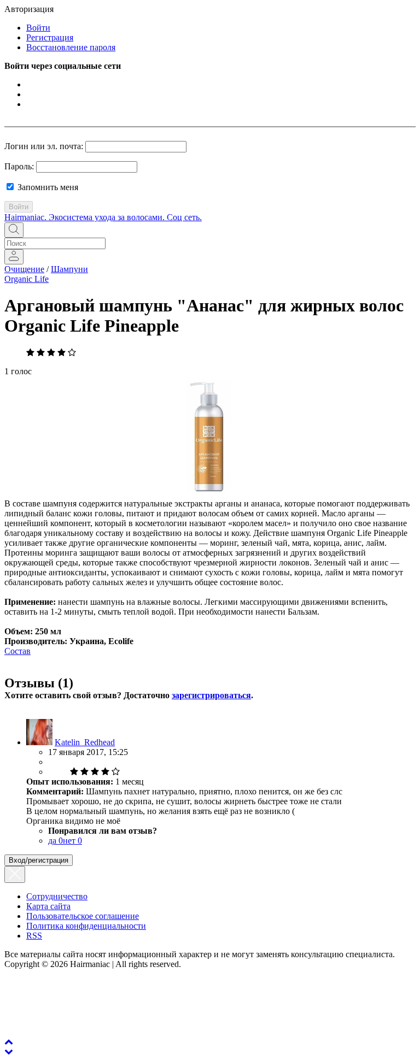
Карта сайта (48, 906)
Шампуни (69, 269)
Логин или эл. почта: (43, 146)
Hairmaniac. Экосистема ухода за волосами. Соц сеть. (103, 217)
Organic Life (26, 279)
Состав (17, 651)
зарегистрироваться (211, 695)
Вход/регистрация (38, 860)
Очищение (24, 269)
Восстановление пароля (70, 47)
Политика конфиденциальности (86, 925)
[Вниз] (8, 1051)
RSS (34, 935)
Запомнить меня (46, 187)
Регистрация (49, 37)
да (55, 840)
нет (72, 840)
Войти (38, 27)
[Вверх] (8, 1041)
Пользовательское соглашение (82, 916)
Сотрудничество (57, 896)
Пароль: (19, 166)
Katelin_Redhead (85, 742)
